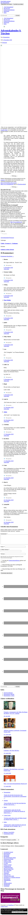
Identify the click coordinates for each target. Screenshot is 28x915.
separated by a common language (12, 877)
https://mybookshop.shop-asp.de (8, 182)
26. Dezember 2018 (8, 522)
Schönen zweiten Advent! (7, 249)
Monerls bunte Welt (8, 869)
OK (13, 912)
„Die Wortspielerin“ (8, 7)
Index (5, 12)
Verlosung (4, 42)
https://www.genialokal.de (7, 184)
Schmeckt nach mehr (9, 876)
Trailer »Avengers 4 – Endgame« (9, 243)
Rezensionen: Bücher (9, 694)
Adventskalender (5, 237)
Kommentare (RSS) (8, 833)
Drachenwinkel (21, 184)
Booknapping (7, 853)
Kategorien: (3, 839)
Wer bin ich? (7, 8)
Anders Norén (4, 906)
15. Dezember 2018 (8, 407)
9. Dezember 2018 (7, 40)
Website (3, 554)
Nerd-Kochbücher (8, 692)
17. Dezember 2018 (8, 434)
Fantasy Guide (7, 860)
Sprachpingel (7, 879)
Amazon (3, 180)
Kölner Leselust (8, 864)
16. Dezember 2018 (8, 420)
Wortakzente (7, 884)
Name (3, 546)
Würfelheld (6, 886)
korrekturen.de (7, 866)
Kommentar (4, 533)
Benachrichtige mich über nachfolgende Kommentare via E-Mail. (11, 565)
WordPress (11, 905)
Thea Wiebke (7, 300)
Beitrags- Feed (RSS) (9, 832)
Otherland (6, 873)
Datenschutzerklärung (9, 9)
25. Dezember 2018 (8, 477)
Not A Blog (6, 871)
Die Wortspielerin (5, 2)
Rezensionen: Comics (9, 695)
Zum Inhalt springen (6, 1)
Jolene (5, 412)
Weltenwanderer (8, 883)
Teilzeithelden (7, 880)
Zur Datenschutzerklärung (21, 912)
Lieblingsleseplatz (8, 867)
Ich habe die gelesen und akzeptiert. (13, 561)
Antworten (6, 269)
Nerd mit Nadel (7, 870)
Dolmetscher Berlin (8, 859)
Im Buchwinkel (7, 862)
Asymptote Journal (8, 852)
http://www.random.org (16, 222)
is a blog (6, 863)
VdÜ (5, 881)
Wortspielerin (6, 37)
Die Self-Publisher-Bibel (10, 857)
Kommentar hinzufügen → (7, 256)
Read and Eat (7, 874)
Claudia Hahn (4, 130)
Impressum (6, 11)
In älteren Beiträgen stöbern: (7, 846)
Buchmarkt (6, 856)
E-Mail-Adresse (5, 549)
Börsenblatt (6, 855)
